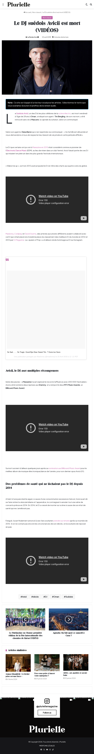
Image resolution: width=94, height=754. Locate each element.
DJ (46, 596)
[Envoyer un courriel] (38, 37)
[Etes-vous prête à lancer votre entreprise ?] (46, 662)
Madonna (9, 233)
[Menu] (3, 5)
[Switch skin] (86, 5)
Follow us (47, 712)
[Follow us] (47, 702)
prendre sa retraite (61, 520)
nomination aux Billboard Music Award (64, 468)
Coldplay (18, 233)
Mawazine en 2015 (40, 147)
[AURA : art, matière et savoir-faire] (75, 662)
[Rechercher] (91, 5)
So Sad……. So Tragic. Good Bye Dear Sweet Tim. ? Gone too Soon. (34, 352)
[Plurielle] (18, 4)
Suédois (69, 596)
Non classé (36, 12)
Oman (56, 596)
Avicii (24, 596)
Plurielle (63, 742)
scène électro (64, 113)
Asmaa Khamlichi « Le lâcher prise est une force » (17, 675)
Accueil (28, 12)
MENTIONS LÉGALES (47, 746)
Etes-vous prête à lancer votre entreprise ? (44, 674)
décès (36, 596)
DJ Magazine (18, 240)
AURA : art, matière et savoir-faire (75, 674)
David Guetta (30, 233)
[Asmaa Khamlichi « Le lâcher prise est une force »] (18, 663)
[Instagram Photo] (9, 706)
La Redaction (32, 37)
